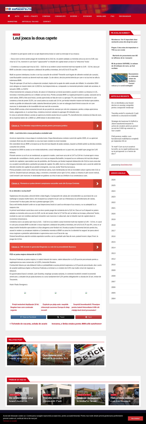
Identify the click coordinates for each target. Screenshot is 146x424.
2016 (113, 236)
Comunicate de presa (83, 394)
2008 (113, 276)
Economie (87, 16)
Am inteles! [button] (135, 418)
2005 (113, 293)
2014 (113, 248)
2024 (113, 191)
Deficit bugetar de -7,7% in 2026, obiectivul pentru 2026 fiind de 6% (89, 358)
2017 (113, 231)
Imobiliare (101, 16)
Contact (47, 21)
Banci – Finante (31, 16)
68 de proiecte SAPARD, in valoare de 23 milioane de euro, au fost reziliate (124, 66)
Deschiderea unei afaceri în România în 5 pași (55, 358)
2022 (113, 202)
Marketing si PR (14, 394)
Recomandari (125, 16)
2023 (113, 197)
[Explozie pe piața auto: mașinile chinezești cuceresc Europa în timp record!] (55, 297)
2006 (113, 287)
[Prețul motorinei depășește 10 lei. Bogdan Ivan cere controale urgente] (25, 297)
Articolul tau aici (30, 21)
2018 (113, 225)
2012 (113, 259)
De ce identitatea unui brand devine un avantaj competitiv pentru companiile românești (122, 105)
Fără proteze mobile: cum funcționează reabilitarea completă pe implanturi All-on (124, 138)
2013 (113, 253)
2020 (113, 214)
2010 (113, 265)
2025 (113, 185)
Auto (17, 16)
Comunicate (60, 16)
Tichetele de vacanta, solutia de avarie (29, 324)
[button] (17, 421)
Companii (46, 16)
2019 (113, 219)
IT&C (112, 16)
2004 (113, 298)
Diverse (73, 16)
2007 (113, 281)
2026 (113, 180)
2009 (113, 270)
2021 (113, 208)
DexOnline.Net (126, 165)
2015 (113, 242)
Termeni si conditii (10, 421)
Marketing (12, 21)
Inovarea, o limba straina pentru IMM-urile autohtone (76, 324)
